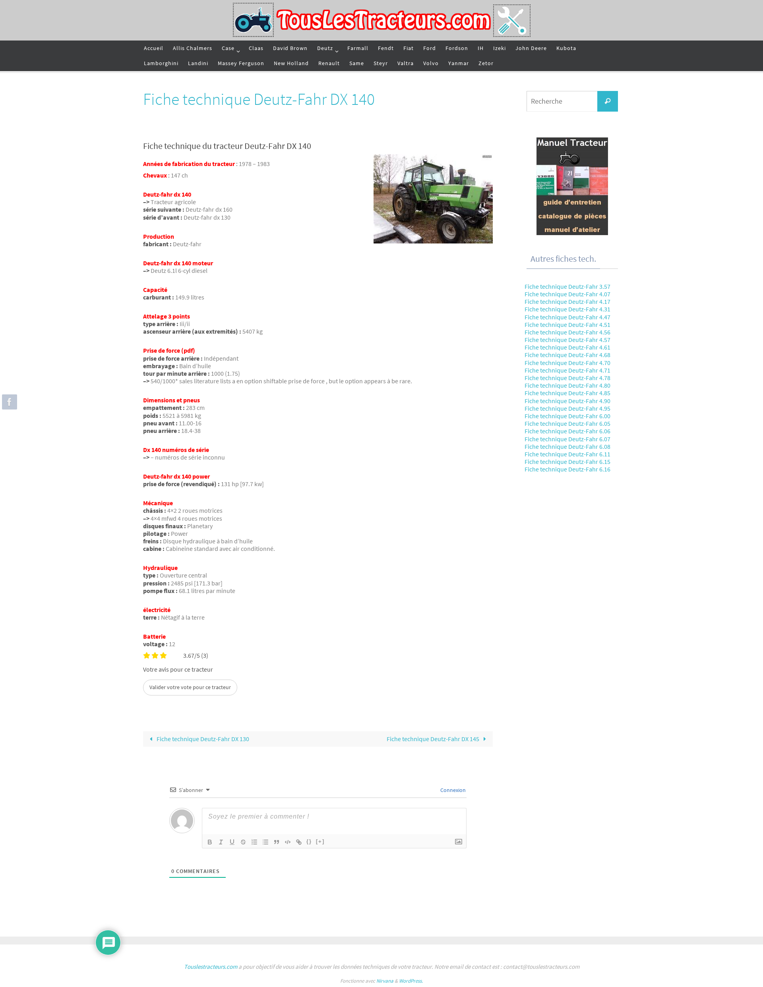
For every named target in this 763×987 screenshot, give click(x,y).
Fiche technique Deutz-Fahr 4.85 (567, 393)
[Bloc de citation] (276, 842)
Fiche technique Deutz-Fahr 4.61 (567, 347)
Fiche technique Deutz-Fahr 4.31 (567, 309)
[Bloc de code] (287, 842)
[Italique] (221, 842)
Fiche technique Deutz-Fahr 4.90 (567, 401)
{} (309, 841)
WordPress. (411, 980)
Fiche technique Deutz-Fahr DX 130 (202, 739)
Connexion (452, 790)
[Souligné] (232, 842)
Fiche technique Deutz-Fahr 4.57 (567, 340)
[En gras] (209, 842)
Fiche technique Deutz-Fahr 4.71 (567, 370)
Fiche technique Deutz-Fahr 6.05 (567, 423)
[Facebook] (8, 401)
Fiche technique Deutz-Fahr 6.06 (567, 431)
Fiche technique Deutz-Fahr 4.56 (567, 332)
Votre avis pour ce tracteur (178, 669)
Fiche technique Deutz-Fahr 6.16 (567, 469)
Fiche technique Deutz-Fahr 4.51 (567, 324)
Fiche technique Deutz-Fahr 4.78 (567, 378)
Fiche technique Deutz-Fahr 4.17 (567, 301)
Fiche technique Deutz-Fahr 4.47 (567, 317)
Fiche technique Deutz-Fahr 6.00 (567, 416)
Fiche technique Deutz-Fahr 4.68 (567, 355)
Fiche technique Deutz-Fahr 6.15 (567, 461)
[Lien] (298, 842)
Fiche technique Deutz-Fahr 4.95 (567, 408)
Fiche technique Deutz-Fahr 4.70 (567, 363)
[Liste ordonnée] (254, 842)
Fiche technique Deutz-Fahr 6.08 (567, 446)
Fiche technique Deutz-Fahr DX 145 (433, 739)
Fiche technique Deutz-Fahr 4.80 (567, 385)
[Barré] (243, 842)
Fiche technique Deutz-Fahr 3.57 (567, 286)
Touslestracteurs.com (210, 966)
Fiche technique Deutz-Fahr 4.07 (567, 294)
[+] (320, 841)
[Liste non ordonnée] (265, 842)
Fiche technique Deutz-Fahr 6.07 (567, 439)
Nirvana (384, 980)
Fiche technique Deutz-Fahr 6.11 (567, 454)
